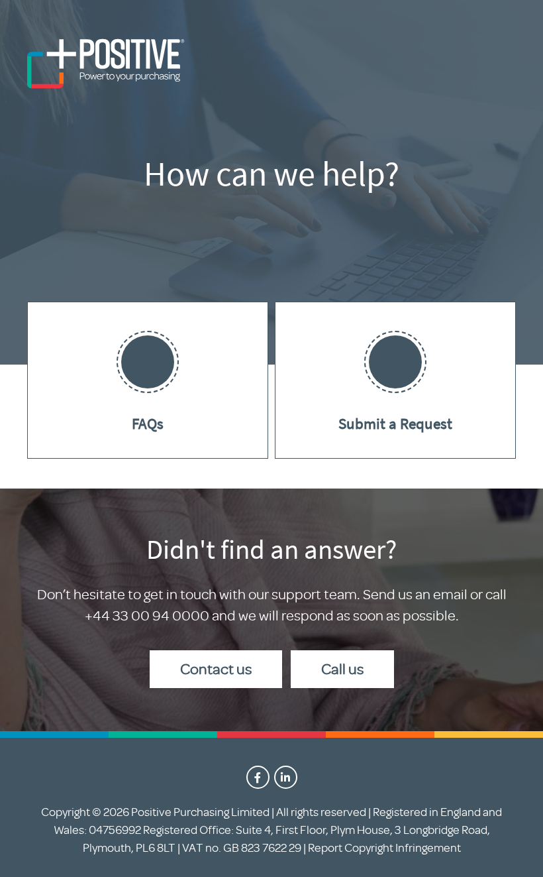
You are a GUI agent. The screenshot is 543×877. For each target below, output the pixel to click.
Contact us (216, 669)
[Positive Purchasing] (106, 66)
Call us (342, 669)
